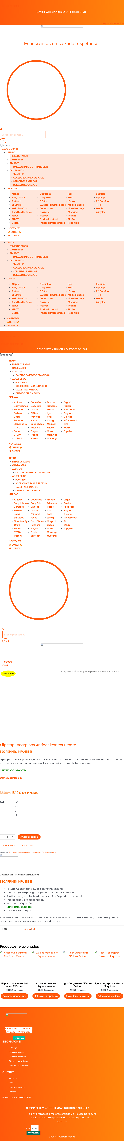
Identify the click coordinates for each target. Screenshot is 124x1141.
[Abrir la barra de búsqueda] (1, 129)
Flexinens (45, 212)
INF (22, 928)
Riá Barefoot (103, 201)
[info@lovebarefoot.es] (123, 20)
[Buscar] (3, 140)
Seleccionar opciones (14, 996)
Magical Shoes (76, 204)
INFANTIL (43, 852)
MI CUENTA (13, 235)
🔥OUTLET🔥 (14, 231)
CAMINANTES (16, 159)
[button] (17, 845)
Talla (2, 802)
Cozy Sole (45, 197)
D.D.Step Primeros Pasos (53, 204)
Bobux (15, 215)
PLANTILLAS (18, 174)
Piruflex (72, 219)
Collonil (15, 222)
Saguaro (100, 193)
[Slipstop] (9, 860)
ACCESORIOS (17, 170)
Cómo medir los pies (11, 777)
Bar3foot (16, 201)
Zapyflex (100, 212)
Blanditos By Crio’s (22, 212)
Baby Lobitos (18, 197)
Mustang (73, 212)
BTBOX (15, 219)
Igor (70, 193)
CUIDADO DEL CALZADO (25, 184)
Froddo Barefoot (49, 219)
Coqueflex (45, 193)
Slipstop (100, 197)
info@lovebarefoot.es (112, 23)
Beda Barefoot (19, 208)
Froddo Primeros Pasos (52, 222)
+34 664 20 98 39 (9, 6)
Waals (99, 208)
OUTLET (48, 852)
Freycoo (44, 215)
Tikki (98, 204)
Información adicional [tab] (27, 874)
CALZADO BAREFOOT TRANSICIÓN (30, 166)
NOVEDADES (14, 228)
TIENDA (11, 152)
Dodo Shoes (46, 208)
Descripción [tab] (6, 874)
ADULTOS (14, 163)
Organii (72, 215)
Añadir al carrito (29, 836)
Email (28, 1128)
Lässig (71, 201)
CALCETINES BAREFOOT (25, 181)
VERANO (70, 671)
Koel (70, 197)
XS (26, 928)
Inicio (62, 671)
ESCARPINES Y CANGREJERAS (31, 852)
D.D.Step (44, 201)
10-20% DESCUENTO (15, 852)
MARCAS (12, 188)
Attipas (15, 193)
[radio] (69, 802)
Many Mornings (76, 208)
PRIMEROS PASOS (19, 155)
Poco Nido (73, 222)
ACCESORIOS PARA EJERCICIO (28, 177)
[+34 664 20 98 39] (1, 2)
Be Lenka (16, 204)
